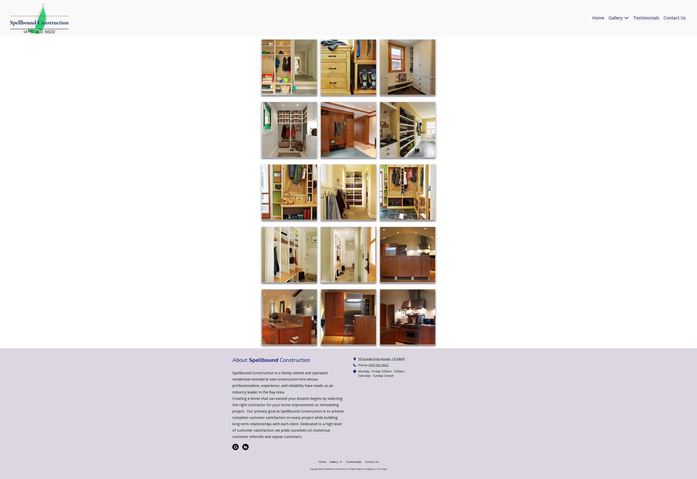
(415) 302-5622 (378, 365)
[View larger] (289, 67)
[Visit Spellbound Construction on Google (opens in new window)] (235, 447)
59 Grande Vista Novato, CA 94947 (381, 359)
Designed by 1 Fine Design (376, 469)
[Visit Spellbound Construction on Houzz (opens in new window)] (245, 447)
